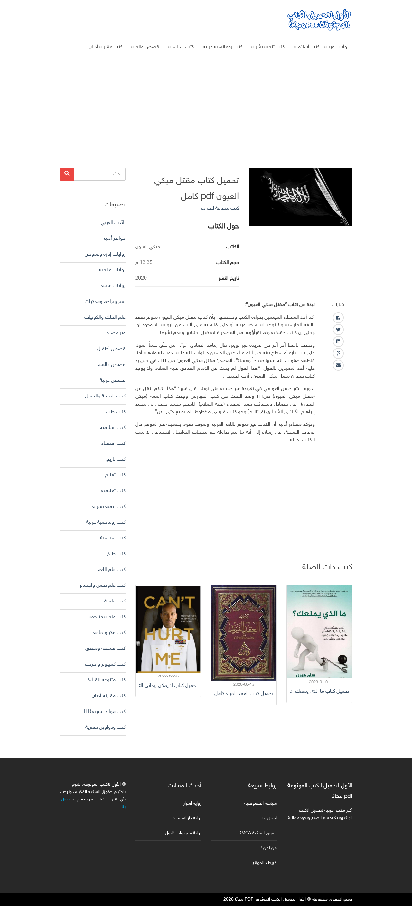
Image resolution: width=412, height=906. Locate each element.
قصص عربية (113, 381)
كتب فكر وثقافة (109, 633)
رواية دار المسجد (187, 818)
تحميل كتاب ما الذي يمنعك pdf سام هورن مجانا (319, 691)
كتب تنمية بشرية (268, 47)
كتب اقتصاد (113, 444)
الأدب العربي (113, 223)
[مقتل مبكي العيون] (301, 197)
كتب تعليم (115, 475)
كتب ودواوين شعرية (105, 727)
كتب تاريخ (116, 459)
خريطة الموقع (264, 862)
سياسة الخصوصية (260, 803)
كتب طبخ (116, 554)
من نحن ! (269, 848)
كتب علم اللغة (112, 570)
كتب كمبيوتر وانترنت (105, 664)
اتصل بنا (269, 818)
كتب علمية (115, 601)
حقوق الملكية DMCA (257, 833)
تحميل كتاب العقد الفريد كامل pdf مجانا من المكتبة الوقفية (243, 694)
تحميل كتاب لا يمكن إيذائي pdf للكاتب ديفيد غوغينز (168, 686)
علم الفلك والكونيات (105, 317)
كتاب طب (116, 412)
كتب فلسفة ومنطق (105, 649)
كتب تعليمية (113, 491)
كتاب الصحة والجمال (105, 396)
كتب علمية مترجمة (107, 617)
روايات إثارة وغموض (105, 254)
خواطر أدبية (114, 239)
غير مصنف (115, 333)
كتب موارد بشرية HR (105, 712)
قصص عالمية (145, 47)
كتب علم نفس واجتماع (103, 586)
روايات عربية (336, 47)
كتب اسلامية (306, 47)
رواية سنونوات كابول (183, 833)
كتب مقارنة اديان (105, 47)
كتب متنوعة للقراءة (220, 208)
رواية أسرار (192, 803)
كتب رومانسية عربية (222, 47)
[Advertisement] (206, 100)
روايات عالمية (112, 270)
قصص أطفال (111, 349)
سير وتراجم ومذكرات (105, 302)
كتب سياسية (181, 47)
